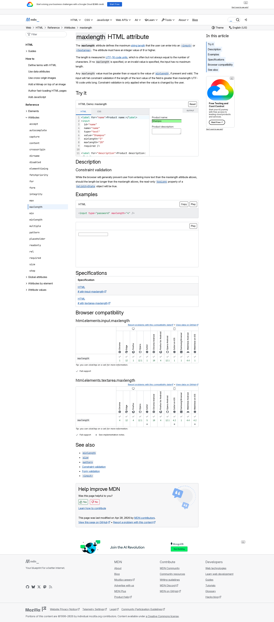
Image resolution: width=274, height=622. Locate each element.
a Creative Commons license (162, 616)
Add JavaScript (37, 97)
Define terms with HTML (42, 65)
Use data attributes (39, 71)
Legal (113, 609)
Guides (32, 51)
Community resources (172, 574)
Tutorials (210, 585)
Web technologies (215, 568)
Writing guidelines (170, 579)
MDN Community (170, 568)
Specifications (216, 59)
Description (214, 49)
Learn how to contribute (92, 508)
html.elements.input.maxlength (103, 320)
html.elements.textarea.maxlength (105, 380)
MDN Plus (120, 591)
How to (30, 58)
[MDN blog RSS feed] (50, 587)
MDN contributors (144, 517)
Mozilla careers (123, 579)
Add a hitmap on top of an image (47, 84)
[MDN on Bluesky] (33, 587)
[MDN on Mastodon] (45, 587)
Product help (121, 597)
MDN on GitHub (169, 591)
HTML (29, 44)
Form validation (91, 471)
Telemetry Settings (93, 609)
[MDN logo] (32, 561)
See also (213, 69)
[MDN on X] (39, 587)
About (117, 568)
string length (138, 45)
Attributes (33, 117)
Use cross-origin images (42, 78)
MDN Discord (167, 585)
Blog (195, 19)
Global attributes (37, 277)
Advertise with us (124, 585)
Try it (211, 44)
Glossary (210, 591)
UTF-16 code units (116, 57)
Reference (32, 104)
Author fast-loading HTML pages (47, 90)
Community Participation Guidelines (141, 609)
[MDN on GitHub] (27, 587)
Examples (213, 54)
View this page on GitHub (92, 522)
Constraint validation (94, 170)
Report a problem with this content (133, 522)
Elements (33, 111)
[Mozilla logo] (36, 609)
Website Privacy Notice (63, 609)
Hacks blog (211, 597)
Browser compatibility (220, 64)
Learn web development (219, 574)
